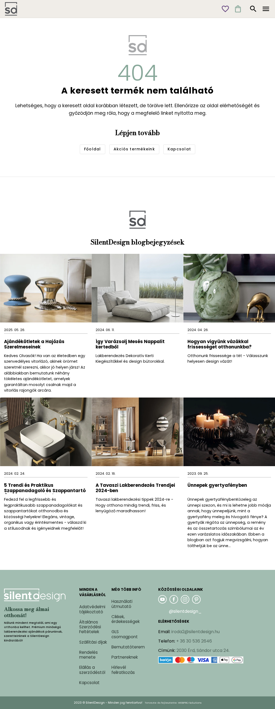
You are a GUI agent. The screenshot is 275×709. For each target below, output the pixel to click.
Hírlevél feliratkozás (123, 670)
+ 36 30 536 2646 (194, 641)
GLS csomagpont (124, 634)
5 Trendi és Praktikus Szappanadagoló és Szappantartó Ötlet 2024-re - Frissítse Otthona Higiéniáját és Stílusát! (45, 488)
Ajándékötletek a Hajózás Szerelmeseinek (34, 344)
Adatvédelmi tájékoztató (92, 609)
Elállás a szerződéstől (92, 670)
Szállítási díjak (93, 642)
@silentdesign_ (185, 611)
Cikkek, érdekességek (125, 619)
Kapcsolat (89, 682)
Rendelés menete (88, 654)
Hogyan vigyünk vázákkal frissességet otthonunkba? (219, 344)
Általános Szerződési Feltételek (90, 626)
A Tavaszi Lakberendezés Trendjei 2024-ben (135, 488)
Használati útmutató (121, 604)
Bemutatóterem (128, 647)
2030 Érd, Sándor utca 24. (203, 650)
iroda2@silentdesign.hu (195, 632)
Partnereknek (124, 657)
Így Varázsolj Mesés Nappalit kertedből (130, 344)
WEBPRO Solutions (189, 702)
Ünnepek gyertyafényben (217, 485)
